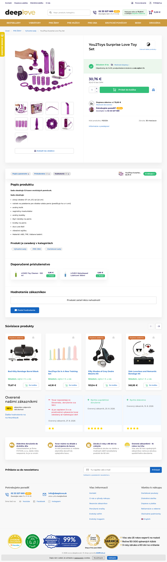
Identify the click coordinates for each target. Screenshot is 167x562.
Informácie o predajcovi (99, 126)
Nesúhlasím (98, 558)
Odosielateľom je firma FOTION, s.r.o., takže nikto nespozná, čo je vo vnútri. (27, 450)
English (147, 519)
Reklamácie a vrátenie (150, 509)
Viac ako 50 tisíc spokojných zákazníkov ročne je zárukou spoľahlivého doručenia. (144, 450)
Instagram (56, 501)
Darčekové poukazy (149, 493)
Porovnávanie (140, 3)
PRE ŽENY (17, 31)
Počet (92, 90)
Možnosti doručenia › (104, 105)
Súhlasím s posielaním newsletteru (96, 475)
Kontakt (8, 3)
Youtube (26, 501)
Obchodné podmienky (151, 514)
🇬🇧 (142, 519)
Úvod (7, 31)
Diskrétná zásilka (148, 498)
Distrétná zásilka (36, 3)
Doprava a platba (21, 3)
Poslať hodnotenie (26, 310)
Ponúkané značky (97, 509)
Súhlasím (112, 558)
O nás (48, 3)
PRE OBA (37, 249)
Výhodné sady (30, 31)
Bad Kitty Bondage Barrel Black (23, 371)
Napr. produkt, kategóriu (64, 13)
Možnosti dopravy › (121, 65)
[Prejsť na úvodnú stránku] (20, 12)
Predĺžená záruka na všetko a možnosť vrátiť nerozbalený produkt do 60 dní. (106, 450)
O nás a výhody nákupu (99, 498)
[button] (69, 70)
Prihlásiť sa (157, 3)
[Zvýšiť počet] (96, 88)
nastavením (79, 558)
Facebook (41, 501)
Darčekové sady (54, 249)
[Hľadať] (50, 13)
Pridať (51, 276)
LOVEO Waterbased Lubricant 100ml (79, 274)
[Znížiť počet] (96, 91)
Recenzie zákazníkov (98, 503)
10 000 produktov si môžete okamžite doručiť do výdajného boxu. (67, 450)
